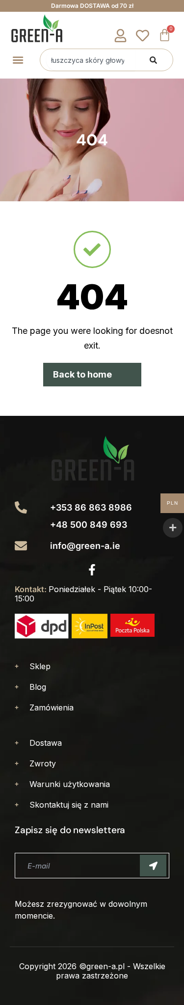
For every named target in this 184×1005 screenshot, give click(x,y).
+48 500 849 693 (88, 524)
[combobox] (90, 60)
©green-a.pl (102, 966)
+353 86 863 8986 (91, 507)
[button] (18, 60)
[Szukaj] (153, 60)
